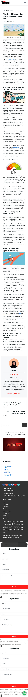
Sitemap (5, 515)
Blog (4, 502)
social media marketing (7, 314)
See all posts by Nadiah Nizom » (14, 393)
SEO (20, 313)
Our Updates (5, 504)
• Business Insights (8, 474)
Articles (11, 10)
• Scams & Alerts (7, 475)
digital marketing (10, 59)
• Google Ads (7, 470)
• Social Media (7, 472)
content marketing (16, 147)
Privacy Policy (6, 513)
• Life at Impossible (8, 466)
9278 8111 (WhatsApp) (9, 490)
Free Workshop (6, 508)
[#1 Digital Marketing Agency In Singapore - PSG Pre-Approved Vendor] (3, 485)
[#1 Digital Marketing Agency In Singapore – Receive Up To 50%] (24, 693)
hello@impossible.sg (8, 493)
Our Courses (5, 506)
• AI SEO (6, 469)
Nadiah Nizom (6, 10)
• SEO (5, 467)
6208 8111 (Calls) (8, 488)
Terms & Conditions (7, 511)
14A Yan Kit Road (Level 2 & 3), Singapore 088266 (15, 495)
